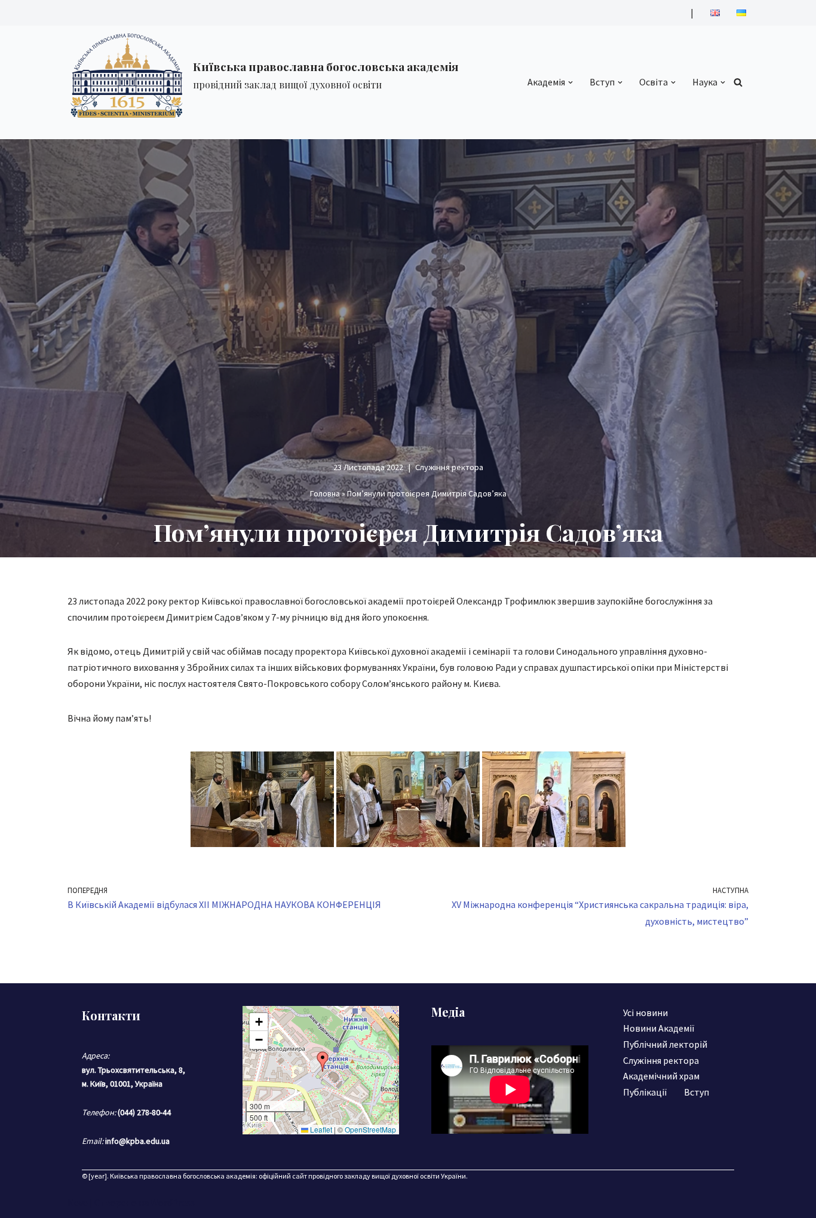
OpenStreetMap (370, 1129)
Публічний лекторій (665, 1044)
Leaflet (320, 1129)
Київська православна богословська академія (183, 1175)
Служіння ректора (449, 467)
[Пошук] (738, 82)
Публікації (645, 1092)
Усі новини (645, 1012)
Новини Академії (659, 1028)
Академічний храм (661, 1076)
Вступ (696, 1092)
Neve (78, 1202)
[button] (570, 82)
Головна (325, 493)
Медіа (448, 1012)
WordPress (173, 1202)
